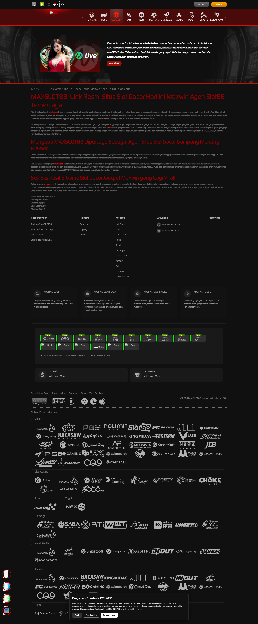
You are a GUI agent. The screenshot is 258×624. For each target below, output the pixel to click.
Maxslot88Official (170, 230)
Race (129, 20)
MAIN (116, 63)
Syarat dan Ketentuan (41, 239)
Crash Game (166, 20)
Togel (141, 20)
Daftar (219, 4)
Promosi (84, 224)
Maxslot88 (58, 163)
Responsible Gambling (42, 229)
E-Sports (204, 20)
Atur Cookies (91, 615)
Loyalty (83, 229)
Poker (191, 20)
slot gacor (54, 112)
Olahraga (154, 20)
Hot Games (92, 20)
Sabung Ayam (216, 20)
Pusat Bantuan (38, 234)
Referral (83, 234)
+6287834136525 (171, 224)
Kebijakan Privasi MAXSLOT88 (107, 609)
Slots (104, 20)
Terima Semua (109, 615)
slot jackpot (48, 184)
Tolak (77, 615)
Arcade (179, 20)
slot (110, 127)
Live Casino (116, 20)
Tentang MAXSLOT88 (41, 224)
